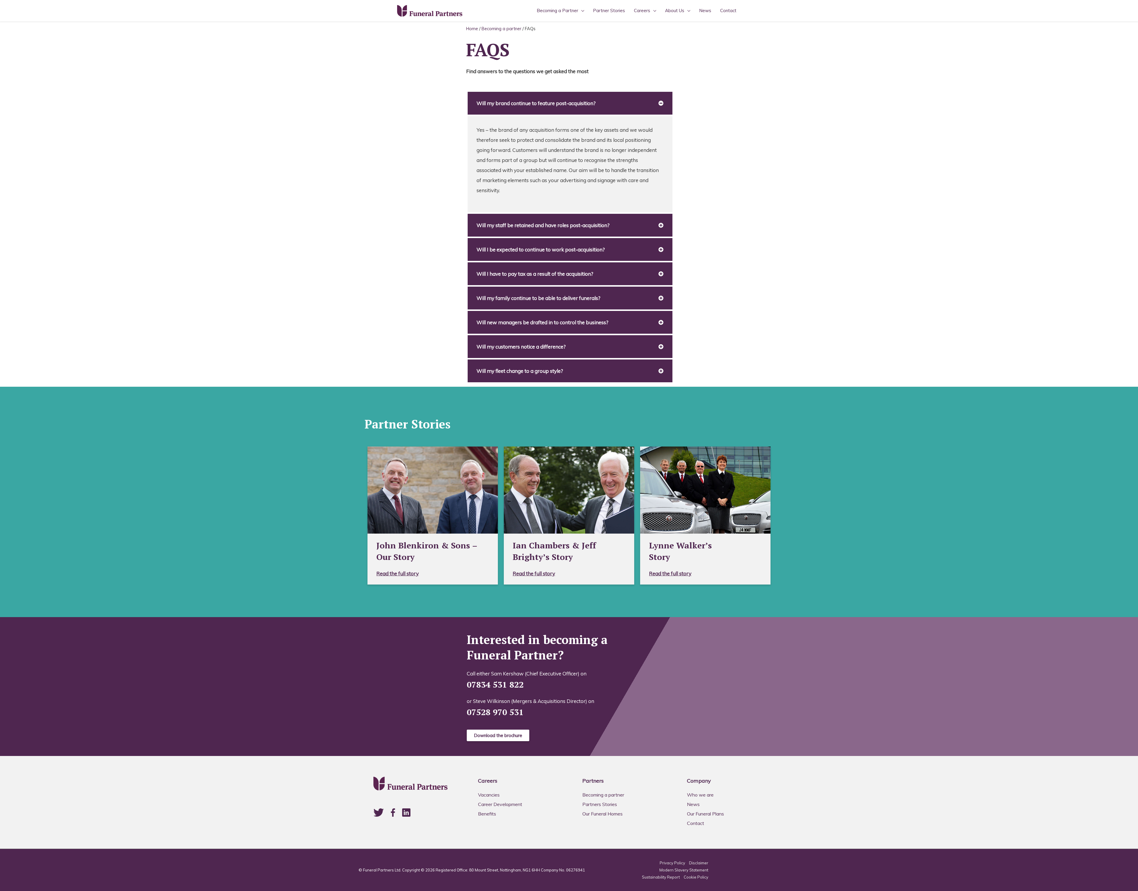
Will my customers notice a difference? (521, 346)
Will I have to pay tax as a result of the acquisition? (535, 274)
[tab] (570, 103)
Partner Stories (609, 10)
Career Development (500, 804)
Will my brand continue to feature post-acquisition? (536, 103)
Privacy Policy (672, 863)
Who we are (700, 795)
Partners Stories (599, 804)
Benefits (487, 814)
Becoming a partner (501, 28)
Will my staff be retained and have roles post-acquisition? (543, 225)
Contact (728, 10)
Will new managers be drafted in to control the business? (542, 322)
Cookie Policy (696, 877)
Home (472, 28)
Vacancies (489, 795)
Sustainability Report (661, 877)
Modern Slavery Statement (683, 870)
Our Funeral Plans (705, 814)
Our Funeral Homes (602, 814)
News (705, 10)
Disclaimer (698, 863)
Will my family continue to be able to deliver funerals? (538, 298)
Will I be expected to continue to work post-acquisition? (541, 249)
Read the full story (397, 573)
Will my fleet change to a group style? (520, 371)
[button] (498, 735)
